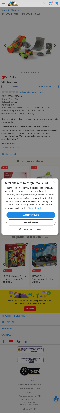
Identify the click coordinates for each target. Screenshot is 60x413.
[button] (30, 229)
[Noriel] (13, 3)
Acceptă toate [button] (31, 214)
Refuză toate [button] (31, 222)
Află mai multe (35, 208)
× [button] (54, 182)
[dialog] (29, 206)
